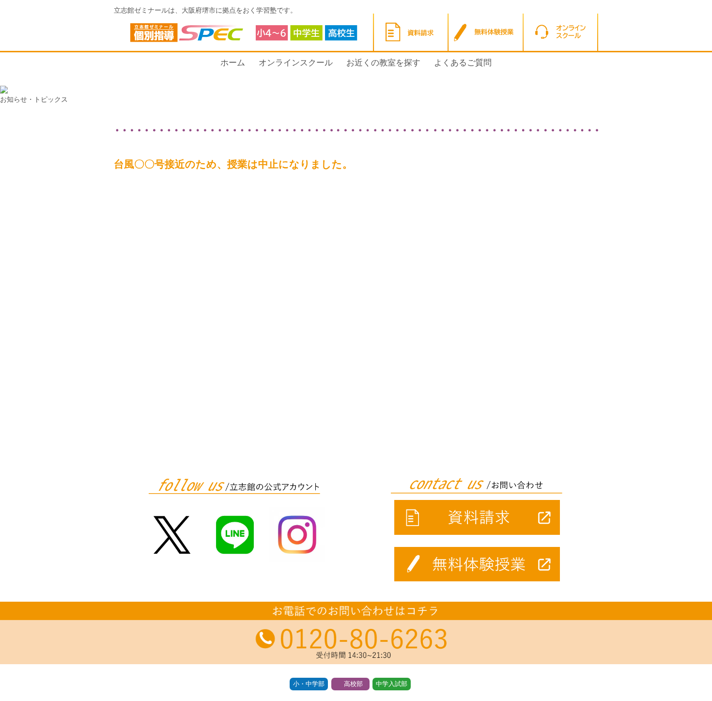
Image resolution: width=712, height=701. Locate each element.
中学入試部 (391, 684)
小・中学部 (309, 684)
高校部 (353, 684)
